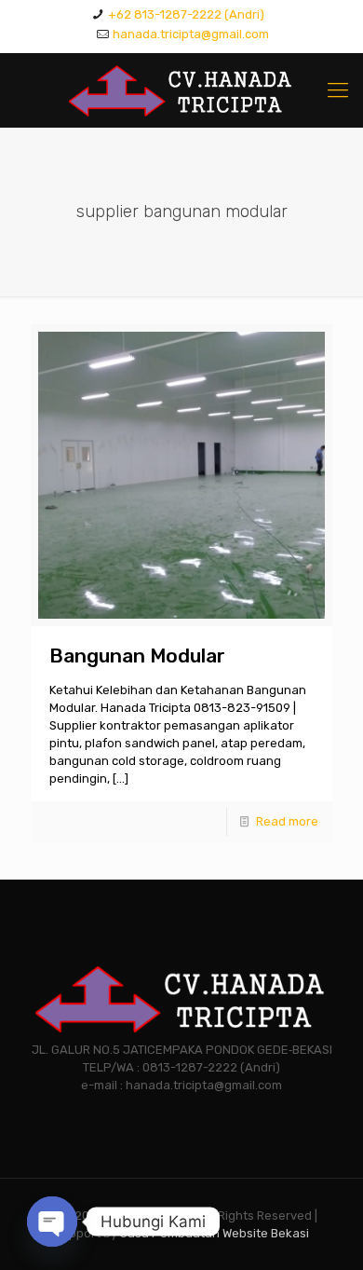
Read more (287, 821)
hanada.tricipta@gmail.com (191, 34)
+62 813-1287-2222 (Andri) (186, 14)
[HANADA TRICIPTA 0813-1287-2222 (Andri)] (181, 90)
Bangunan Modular (137, 655)
